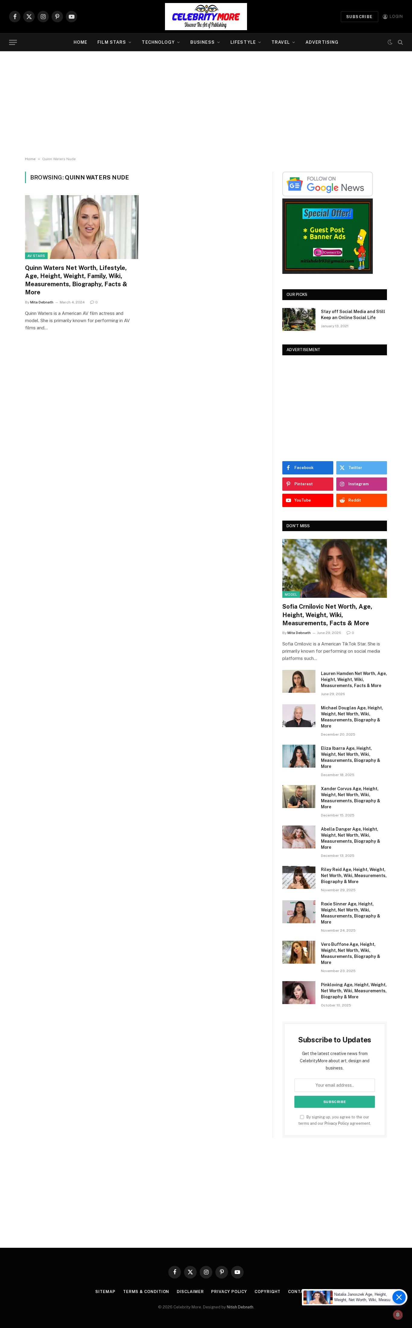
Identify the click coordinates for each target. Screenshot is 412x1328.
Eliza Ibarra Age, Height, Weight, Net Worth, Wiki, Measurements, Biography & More (350, 757)
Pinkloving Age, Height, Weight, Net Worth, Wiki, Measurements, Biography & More (354, 990)
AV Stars (36, 256)
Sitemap (105, 1291)
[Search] (400, 42)
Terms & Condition (146, 1291)
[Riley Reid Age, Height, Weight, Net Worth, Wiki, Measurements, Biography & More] (298, 877)
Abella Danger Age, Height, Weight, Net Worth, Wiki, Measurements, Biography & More (350, 838)
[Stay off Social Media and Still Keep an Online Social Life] (298, 319)
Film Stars (111, 42)
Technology (158, 42)
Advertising (322, 42)
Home (80, 42)
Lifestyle (243, 42)
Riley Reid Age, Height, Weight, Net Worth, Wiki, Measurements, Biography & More (354, 875)
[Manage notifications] (398, 1315)
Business (202, 42)
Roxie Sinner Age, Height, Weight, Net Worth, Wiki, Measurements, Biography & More (350, 913)
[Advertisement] (206, 104)
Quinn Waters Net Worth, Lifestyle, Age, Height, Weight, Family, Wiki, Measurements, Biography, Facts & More (76, 280)
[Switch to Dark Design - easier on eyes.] (390, 42)
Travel (280, 42)
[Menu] (13, 42)
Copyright (267, 1291)
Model (291, 594)
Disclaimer (190, 1291)
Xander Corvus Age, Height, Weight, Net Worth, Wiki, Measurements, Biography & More (350, 797)
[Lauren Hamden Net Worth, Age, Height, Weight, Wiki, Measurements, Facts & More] (298, 681)
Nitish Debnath (240, 1307)
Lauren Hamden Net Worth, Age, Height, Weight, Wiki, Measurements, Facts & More (354, 679)
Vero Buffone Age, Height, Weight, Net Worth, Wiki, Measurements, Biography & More (350, 953)
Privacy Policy (337, 1123)
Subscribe (359, 16)
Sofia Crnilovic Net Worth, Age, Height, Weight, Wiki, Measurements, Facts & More (327, 614)
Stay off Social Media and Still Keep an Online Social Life (353, 314)
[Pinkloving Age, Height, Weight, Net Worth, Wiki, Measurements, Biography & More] (298, 992)
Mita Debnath (41, 302)
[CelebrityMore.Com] (206, 16)
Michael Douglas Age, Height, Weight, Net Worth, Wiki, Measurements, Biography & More (352, 716)
